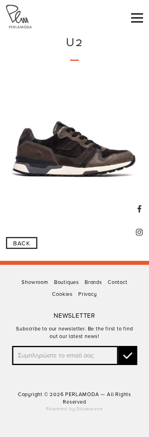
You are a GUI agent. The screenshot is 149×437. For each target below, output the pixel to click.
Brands (93, 282)
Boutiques (66, 282)
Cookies (62, 294)
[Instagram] (139, 232)
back (21, 243)
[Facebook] (139, 209)
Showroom (34, 282)
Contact (118, 282)
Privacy (87, 294)
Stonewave (89, 409)
